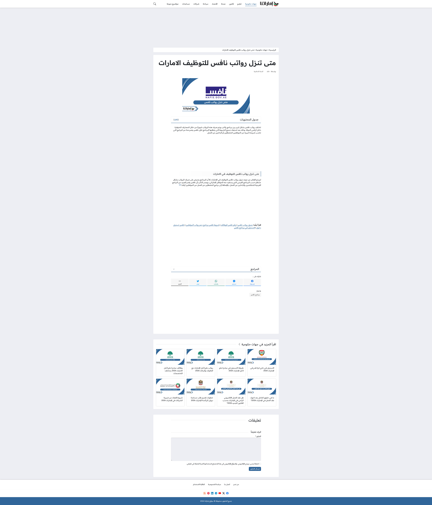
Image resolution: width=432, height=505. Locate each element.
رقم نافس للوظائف (228, 225)
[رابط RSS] (204, 493)
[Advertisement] (216, 26)
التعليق (258, 436)
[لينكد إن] (212, 493)
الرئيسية (272, 50)
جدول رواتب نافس (245, 225)
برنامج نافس (255, 295)
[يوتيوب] (219, 493)
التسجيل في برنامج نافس (244, 228)
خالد (268, 71)
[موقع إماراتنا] (269, 4)
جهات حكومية (261, 50)
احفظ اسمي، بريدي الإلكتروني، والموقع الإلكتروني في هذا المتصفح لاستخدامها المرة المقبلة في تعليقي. (223, 464)
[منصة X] (223, 493)
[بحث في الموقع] (154, 4)
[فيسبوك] (227, 493)
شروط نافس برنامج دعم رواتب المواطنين (202, 225)
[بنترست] (208, 493)
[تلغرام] (216, 493)
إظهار (176, 120)
